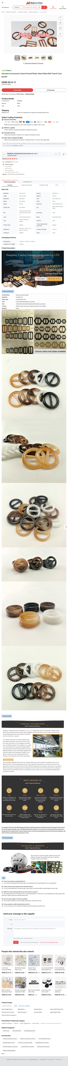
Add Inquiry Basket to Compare (34, 63)
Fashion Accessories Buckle (25, 1042)
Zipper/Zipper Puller (55, 1012)
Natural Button (38, 1009)
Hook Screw (6, 1031)
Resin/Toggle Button (7, 1009)
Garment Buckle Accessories (10, 1046)
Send (16, 942)
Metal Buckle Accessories (42, 1042)
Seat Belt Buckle (17, 1031)
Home (3, 12)
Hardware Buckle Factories (10, 1038)
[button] (61, 185)
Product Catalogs (25, 1006)
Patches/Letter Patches (8, 1012)
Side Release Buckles (29, 1031)
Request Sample (30, 94)
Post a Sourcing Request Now (49, 942)
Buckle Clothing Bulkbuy (9, 1050)
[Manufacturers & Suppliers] (34, 2)
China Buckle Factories (44, 1038)
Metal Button (21, 1009)
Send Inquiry (17, 90)
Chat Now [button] (51, 90)
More (3, 1053)
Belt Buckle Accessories (43, 1046)
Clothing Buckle (43, 12)
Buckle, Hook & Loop (33, 12)
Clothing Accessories (22, 12)
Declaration (51, 1059)
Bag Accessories (22, 1012)
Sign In (4, 174)
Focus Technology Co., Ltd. (23, 1059)
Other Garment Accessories (9, 1015)
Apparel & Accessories (11, 12)
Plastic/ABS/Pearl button (56, 1009)
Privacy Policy (58, 1059)
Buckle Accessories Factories (27, 1038)
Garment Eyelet (38, 1012)
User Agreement (43, 1059)
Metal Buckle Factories (9, 1042)
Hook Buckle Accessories (27, 1046)
